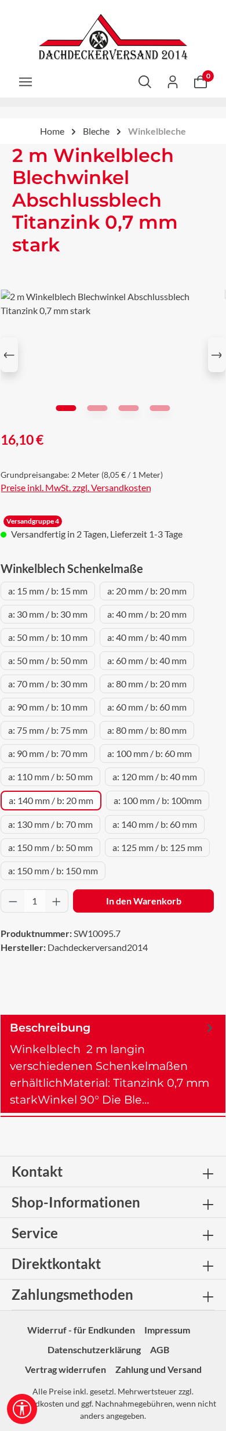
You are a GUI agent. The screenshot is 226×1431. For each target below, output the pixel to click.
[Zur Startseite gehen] (113, 37)
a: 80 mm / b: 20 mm (147, 683)
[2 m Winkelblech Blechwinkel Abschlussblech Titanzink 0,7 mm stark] (113, 355)
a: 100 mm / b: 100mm (158, 800)
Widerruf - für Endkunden (81, 1329)
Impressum (167, 1329)
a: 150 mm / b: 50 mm (50, 847)
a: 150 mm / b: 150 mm (53, 870)
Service (35, 1232)
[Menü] (25, 81)
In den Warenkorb (143, 900)
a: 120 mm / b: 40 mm (154, 776)
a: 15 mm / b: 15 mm (48, 590)
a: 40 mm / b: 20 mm (147, 613)
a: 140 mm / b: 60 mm (154, 824)
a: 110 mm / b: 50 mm (50, 776)
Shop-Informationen (76, 1202)
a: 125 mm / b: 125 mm (157, 847)
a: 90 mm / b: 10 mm (48, 706)
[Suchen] (145, 81)
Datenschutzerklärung (94, 1349)
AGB (159, 1349)
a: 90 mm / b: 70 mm (48, 753)
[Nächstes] (216, 354)
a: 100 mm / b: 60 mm (149, 753)
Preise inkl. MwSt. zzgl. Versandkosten (76, 487)
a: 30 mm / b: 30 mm (48, 613)
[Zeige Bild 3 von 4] (128, 408)
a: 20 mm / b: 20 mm (147, 590)
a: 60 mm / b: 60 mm (147, 706)
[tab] (113, 1064)
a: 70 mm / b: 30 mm (48, 683)
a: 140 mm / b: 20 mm (51, 800)
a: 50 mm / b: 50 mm (48, 660)
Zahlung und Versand (158, 1369)
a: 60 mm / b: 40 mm (147, 660)
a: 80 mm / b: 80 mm (147, 730)
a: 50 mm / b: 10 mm (48, 637)
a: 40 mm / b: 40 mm (147, 637)
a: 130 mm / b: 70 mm (50, 824)
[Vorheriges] (9, 354)
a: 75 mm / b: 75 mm (48, 730)
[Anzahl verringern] (13, 901)
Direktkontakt (56, 1263)
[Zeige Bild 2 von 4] (97, 408)
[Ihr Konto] (173, 81)
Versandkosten (37, 1403)
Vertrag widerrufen (65, 1369)
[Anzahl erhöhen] (57, 901)
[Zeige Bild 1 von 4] (66, 408)
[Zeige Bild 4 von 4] (160, 408)
